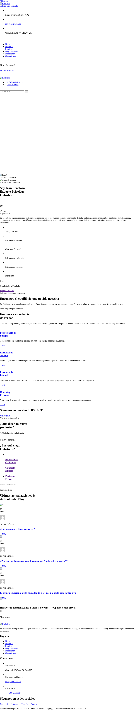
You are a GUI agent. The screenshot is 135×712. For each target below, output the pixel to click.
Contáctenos (10, 56)
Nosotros (9, 46)
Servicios (9, 49)
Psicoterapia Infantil (6, 374)
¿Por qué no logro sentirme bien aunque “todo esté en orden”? (34, 561)
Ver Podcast (5, 416)
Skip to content (6, 1)
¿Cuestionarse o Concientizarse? (17, 529)
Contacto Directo (10, 469)
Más (3, 345)
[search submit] (26, 91)
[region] (67, 135)
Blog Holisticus (11, 51)
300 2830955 (12, 85)
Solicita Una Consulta (9, 6)
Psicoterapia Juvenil (6, 354)
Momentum (10, 54)
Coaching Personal (5, 393)
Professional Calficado (11, 461)
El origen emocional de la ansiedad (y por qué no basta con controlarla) (38, 592)
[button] (67, 165)
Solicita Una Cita (7, 290)
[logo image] (5, 78)
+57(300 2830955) (6, 70)
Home (7, 44)
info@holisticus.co (13, 24)
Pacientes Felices (10, 477)
